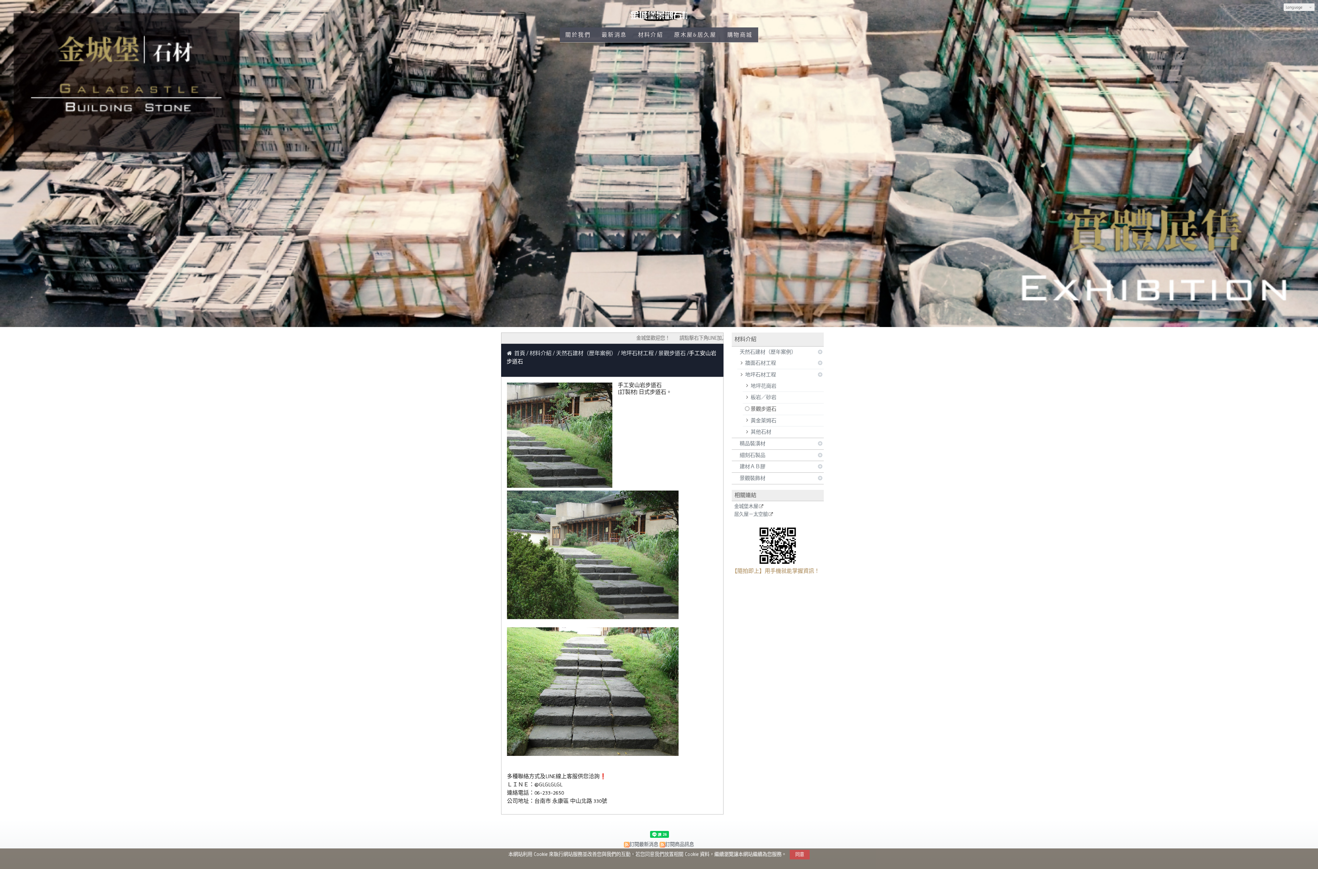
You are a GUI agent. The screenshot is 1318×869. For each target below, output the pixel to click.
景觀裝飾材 (752, 478)
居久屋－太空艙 (751, 514)
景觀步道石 (763, 409)
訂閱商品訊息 (679, 844)
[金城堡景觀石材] (659, 19)
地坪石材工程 (760, 375)
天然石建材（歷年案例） (768, 352)
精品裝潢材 (752, 443)
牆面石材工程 (760, 363)
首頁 (519, 353)
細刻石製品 (752, 455)
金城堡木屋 (746, 506)
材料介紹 (541, 353)
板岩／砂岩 (763, 397)
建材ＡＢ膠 (752, 466)
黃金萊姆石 (763, 421)
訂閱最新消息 (643, 844)
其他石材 (761, 432)
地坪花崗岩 (763, 386)
